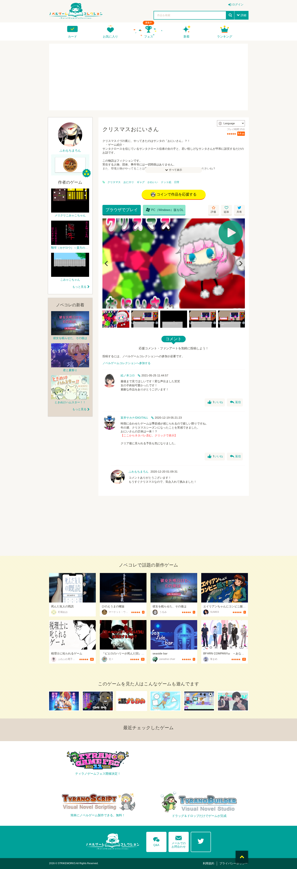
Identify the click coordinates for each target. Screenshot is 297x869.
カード (72, 36)
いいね (215, 402)
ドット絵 (166, 182)
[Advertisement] (148, 77)
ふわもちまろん (138, 471)
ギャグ (141, 182)
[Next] (240, 263)
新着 (186, 36)
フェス (148, 36)
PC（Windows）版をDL (164, 210)
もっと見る (79, 286)
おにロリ (128, 182)
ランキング (224, 36)
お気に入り (110, 36)
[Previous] (106, 263)
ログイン (237, 4)
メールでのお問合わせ (179, 841)
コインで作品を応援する (177, 194)
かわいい (152, 182)
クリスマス (114, 182)
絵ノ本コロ (128, 375)
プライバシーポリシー (233, 863)
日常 (176, 182)
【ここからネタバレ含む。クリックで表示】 (149, 435)
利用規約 (208, 863)
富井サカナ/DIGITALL (134, 417)
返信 (235, 402)
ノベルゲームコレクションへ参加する (126, 363)
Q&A (156, 841)
